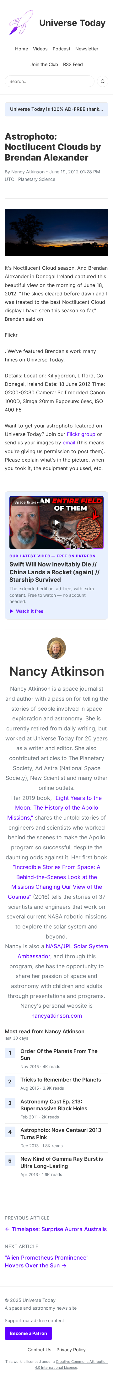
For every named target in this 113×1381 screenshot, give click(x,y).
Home (21, 48)
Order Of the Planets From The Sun (59, 1054)
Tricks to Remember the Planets (60, 1080)
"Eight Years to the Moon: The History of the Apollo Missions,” (54, 808)
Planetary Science (36, 179)
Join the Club (44, 64)
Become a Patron (28, 1333)
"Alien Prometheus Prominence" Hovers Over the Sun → (47, 1261)
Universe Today (72, 23)
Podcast (61, 48)
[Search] (102, 81)
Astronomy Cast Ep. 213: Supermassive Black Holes (53, 1105)
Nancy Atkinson (28, 171)
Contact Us (39, 1349)
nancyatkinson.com (56, 1015)
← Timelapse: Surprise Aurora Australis (56, 1229)
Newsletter (86, 48)
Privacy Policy (71, 1349)
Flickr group (81, 434)
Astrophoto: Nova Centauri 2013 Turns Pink (60, 1133)
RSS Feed (73, 64)
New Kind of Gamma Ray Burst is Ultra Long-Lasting (61, 1162)
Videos (40, 48)
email (69, 442)
